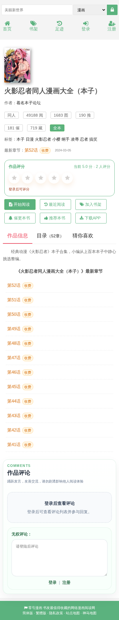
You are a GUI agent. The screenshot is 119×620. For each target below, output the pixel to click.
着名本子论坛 (28, 102)
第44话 (19, 401)
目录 (50, 236)
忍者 (84, 139)
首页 (7, 28)
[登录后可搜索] (112, 10)
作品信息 (17, 236)
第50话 (19, 314)
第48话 (19, 343)
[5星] (67, 178)
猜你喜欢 (82, 236)
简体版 (28, 613)
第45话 (19, 386)
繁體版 (41, 613)
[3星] (40, 178)
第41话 (19, 444)
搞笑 (93, 139)
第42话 (19, 430)
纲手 (66, 139)
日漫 (30, 139)
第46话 (19, 372)
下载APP (93, 218)
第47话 (19, 357)
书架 (33, 28)
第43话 (19, 415)
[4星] (54, 178)
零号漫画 (35, 608)
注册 (111, 28)
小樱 (56, 139)
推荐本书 (57, 218)
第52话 (37, 150)
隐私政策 (56, 613)
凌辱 (75, 139)
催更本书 (22, 218)
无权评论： (22, 534)
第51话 (19, 299)
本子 (20, 139)
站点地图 (73, 613)
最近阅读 (57, 204)
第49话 (19, 328)
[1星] (14, 178)
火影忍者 (43, 139)
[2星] (27, 178)
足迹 (59, 28)
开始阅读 (22, 204)
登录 (85, 28)
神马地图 (89, 613)
